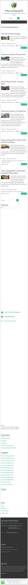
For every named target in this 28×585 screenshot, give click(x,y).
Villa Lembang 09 (14, 10)
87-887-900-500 (10, 316)
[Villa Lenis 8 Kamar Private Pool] (5, 57)
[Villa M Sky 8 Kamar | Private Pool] (5, 86)
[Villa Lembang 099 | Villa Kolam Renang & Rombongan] (5, 176)
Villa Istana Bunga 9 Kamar (7, 479)
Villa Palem (3, 443)
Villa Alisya (3, 440)
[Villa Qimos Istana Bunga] (5, 36)
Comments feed (4, 510)
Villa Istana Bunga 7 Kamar (7, 474)
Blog (13, 582)
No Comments (20, 45)
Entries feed (4, 508)
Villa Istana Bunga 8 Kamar (8, 45)
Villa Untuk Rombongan (6, 484)
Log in (2, 506)
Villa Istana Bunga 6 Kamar (7, 472)
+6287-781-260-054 (9, 312)
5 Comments (19, 102)
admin (4, 43)
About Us (4, 563)
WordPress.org (4, 513)
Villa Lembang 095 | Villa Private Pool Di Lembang (13, 141)
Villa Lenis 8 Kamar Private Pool (13, 54)
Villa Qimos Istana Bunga (10, 34)
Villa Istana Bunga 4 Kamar (7, 467)
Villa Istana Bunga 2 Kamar (7, 463)
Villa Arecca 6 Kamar (6, 438)
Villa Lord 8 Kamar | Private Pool (13, 111)
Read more (24, 47)
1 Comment (5, 164)
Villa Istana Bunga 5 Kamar (7, 470)
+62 (5, 316)
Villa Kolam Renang (19, 160)
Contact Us (17, 582)
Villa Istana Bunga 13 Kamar (7, 460)
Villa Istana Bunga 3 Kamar (7, 465)
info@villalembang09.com (10, 321)
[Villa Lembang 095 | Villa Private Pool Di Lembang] (5, 145)
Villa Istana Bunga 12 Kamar (7, 458)
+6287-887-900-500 (12, 528)
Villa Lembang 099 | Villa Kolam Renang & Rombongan (13, 172)
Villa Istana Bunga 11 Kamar (7, 455)
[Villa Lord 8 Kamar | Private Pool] (5, 114)
